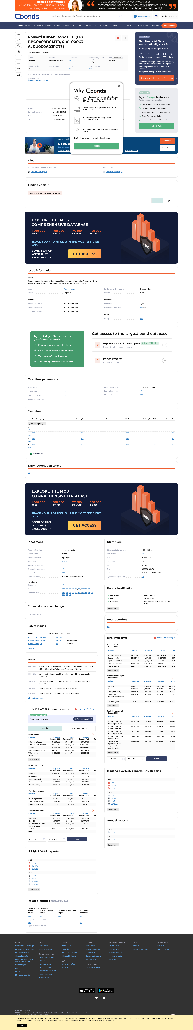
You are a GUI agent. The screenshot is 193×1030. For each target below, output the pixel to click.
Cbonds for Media (115, 956)
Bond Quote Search (22, 953)
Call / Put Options (45, 967)
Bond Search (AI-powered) (24, 949)
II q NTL (35, 866)
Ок (22, 1026)
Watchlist (65, 949)
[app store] (87, 990)
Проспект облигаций (114, 172)
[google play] (106, 990)
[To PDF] (118, 38)
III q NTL (35, 869)
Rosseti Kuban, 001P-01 (37, 638)
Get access (167, 141)
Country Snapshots (93, 949)
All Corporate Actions (46, 957)
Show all (31, 649)
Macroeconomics (92, 959)
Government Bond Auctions (48, 971)
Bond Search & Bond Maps (24, 946)
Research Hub (114, 949)
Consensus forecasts (93, 956)
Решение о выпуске (39, 172)
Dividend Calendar (45, 949)
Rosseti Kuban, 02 (35, 644)
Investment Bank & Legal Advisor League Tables (24, 960)
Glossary (112, 959)
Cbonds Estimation (22, 956)
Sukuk (17, 972)
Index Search (90, 946)
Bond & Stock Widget (69, 953)
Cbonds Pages (20, 965)
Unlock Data (156, 126)
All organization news (36, 698)
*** (70, 60)
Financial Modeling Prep (78, 728)
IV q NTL (35, 884)
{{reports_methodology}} (87, 709)
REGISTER (173, 16)
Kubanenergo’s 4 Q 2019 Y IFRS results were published (58, 688)
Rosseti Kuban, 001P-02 (37, 641)
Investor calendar (45, 978)
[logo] (27, 16)
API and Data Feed (69, 964)
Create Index (90, 953)
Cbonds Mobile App (69, 956)
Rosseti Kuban (69, 289)
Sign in (164, 16)
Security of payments (140, 949)
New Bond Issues (45, 964)
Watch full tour (167, 148)
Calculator (160, 946)
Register (96, 146)
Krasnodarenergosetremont (38, 80)
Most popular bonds (22, 975)
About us (155, 26)
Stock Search (43, 946)
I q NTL (34, 863)
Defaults (42, 961)
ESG (16, 968)
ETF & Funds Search (93, 967)
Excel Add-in (125, 26)
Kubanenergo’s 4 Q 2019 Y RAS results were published (58, 693)
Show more (32, 759)
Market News (114, 946)
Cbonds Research (115, 953)
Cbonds (45, 728)
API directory (66, 967)
